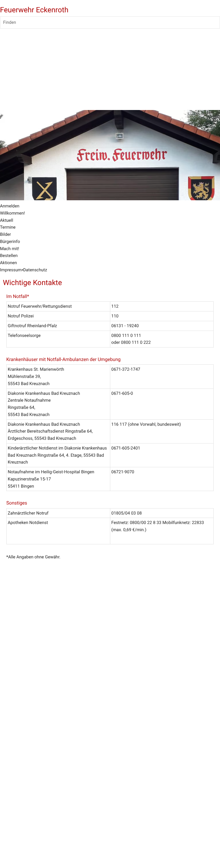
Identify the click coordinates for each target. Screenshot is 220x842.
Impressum (10, 269)
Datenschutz (35, 269)
